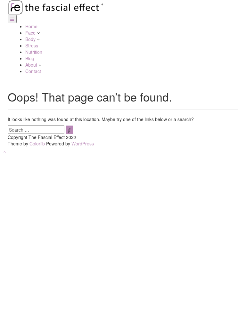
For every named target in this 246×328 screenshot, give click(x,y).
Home (31, 26)
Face (31, 32)
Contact (33, 71)
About (31, 65)
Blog (29, 58)
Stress (31, 45)
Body (31, 39)
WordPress (82, 143)
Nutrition (33, 52)
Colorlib (37, 143)
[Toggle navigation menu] (12, 19)
